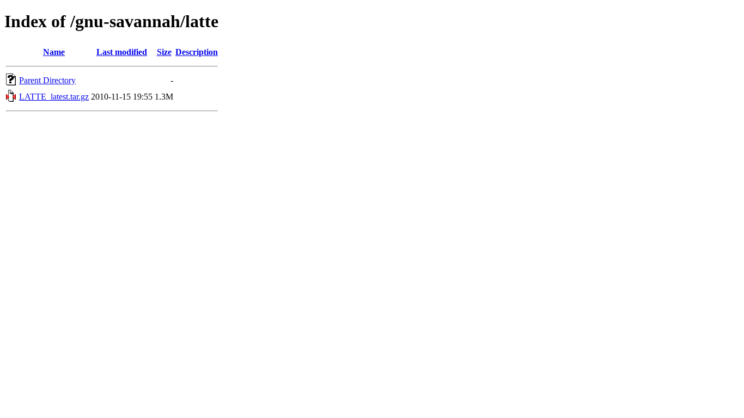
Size (164, 52)
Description (196, 52)
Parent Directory (47, 80)
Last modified (121, 52)
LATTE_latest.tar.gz (54, 96)
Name (54, 52)
